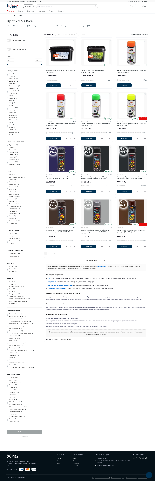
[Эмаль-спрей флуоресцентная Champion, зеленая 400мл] (96, 105)
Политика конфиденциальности (136, 478)
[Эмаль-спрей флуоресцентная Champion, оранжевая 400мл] (132, 52)
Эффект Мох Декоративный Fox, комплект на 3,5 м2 (93, 71)
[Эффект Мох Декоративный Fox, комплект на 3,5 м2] (96, 52)
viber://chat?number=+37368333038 (143, 458)
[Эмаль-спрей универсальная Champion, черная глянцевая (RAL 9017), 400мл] (132, 158)
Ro (142, 6)
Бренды (59, 458)
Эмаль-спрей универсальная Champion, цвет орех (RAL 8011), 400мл (131, 231)
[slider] (7, 64)
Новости (60, 11)
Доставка (30, 11)
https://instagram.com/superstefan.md (137, 458)
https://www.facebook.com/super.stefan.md (134, 458)
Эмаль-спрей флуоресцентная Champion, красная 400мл (60, 124)
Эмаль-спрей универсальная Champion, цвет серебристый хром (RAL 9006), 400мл (95, 231)
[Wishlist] (74, 41)
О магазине (76, 461)
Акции (58, 463)
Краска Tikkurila (65, 339)
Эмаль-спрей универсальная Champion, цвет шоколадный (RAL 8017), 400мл (60, 231)
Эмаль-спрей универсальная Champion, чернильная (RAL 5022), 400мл (60, 177)
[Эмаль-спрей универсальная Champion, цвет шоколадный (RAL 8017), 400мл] (61, 212)
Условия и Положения (80, 468)
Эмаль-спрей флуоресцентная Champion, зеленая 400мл (96, 124)
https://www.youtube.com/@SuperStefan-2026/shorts (146, 458)
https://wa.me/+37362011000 (140, 458)
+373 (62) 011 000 (142, 1)
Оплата (20, 11)
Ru (145, 6)
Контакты (41, 11)
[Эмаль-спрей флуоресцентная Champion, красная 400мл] (61, 105)
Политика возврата (117, 478)
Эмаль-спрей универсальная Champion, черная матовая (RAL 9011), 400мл (95, 177)
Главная (9, 16)
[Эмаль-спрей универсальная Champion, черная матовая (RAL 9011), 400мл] (96, 158)
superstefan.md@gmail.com (105, 465)
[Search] (95, 6)
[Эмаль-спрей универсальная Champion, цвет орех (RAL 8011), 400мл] (132, 212)
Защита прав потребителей (101, 478)
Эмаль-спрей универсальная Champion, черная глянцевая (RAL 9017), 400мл (131, 177)
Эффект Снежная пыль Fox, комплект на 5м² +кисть (60, 71)
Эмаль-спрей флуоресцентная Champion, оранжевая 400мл (131, 71)
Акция (51, 11)
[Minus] (66, 85)
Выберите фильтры (25, 432)
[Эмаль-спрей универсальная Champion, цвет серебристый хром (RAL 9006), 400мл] (96, 212)
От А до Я (83, 34)
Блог (74, 458)
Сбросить (25, 436)
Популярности (70, 34)
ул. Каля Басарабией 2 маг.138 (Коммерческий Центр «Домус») (26, 1)
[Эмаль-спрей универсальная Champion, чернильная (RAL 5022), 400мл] (61, 158)
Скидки (11, 11)
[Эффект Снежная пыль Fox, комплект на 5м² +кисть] (61, 52)
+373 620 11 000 (102, 458)
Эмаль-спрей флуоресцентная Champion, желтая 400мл (131, 124)
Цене (58, 34)
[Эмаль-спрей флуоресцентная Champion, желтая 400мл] (132, 105)
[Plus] (74, 85)
